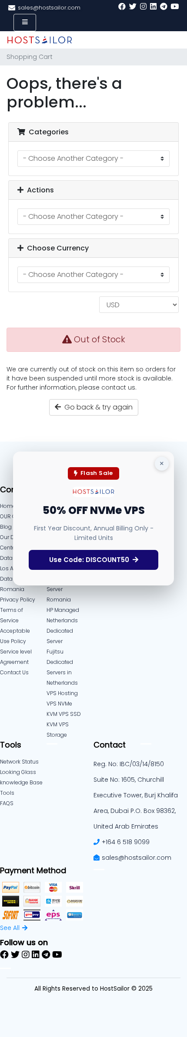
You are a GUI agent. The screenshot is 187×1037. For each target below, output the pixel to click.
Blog (6, 526)
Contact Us (14, 672)
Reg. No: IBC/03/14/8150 (129, 764)
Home (8, 506)
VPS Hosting (62, 693)
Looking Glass (18, 772)
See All (10, 927)
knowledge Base (21, 782)
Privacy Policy (17, 599)
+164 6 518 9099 (126, 842)
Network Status (19, 761)
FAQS (6, 803)
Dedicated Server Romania (60, 589)
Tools (7, 792)
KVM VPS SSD (64, 714)
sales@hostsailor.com (136, 857)
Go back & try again (97, 407)
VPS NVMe (59, 703)
